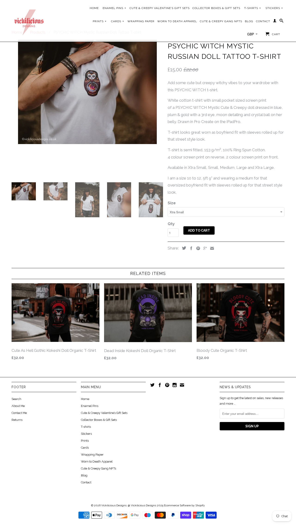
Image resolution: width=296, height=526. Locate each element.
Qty (171, 223)
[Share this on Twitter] (183, 248)
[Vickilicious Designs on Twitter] (152, 385)
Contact (263, 21)
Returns (17, 420)
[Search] (282, 21)
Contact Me (19, 413)
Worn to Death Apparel (177, 21)
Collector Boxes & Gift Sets (216, 8)
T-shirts (252, 8)
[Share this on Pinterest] (197, 248)
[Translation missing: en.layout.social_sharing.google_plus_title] (204, 248)
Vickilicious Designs (113, 505)
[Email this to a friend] (211, 248)
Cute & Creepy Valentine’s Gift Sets (160, 8)
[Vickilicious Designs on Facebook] (160, 385)
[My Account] (275, 21)
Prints (99, 21)
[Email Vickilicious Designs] (182, 385)
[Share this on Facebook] (190, 248)
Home (94, 8)
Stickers (274, 8)
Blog (249, 21)
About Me (18, 406)
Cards (117, 21)
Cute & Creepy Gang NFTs (221, 21)
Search (16, 399)
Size (172, 203)
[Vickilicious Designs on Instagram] (175, 385)
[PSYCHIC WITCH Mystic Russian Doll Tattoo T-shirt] (87, 92)
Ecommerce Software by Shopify (184, 505)
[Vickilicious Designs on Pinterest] (167, 385)
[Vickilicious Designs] (29, 20)
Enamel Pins (114, 8)
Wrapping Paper (140, 21)
